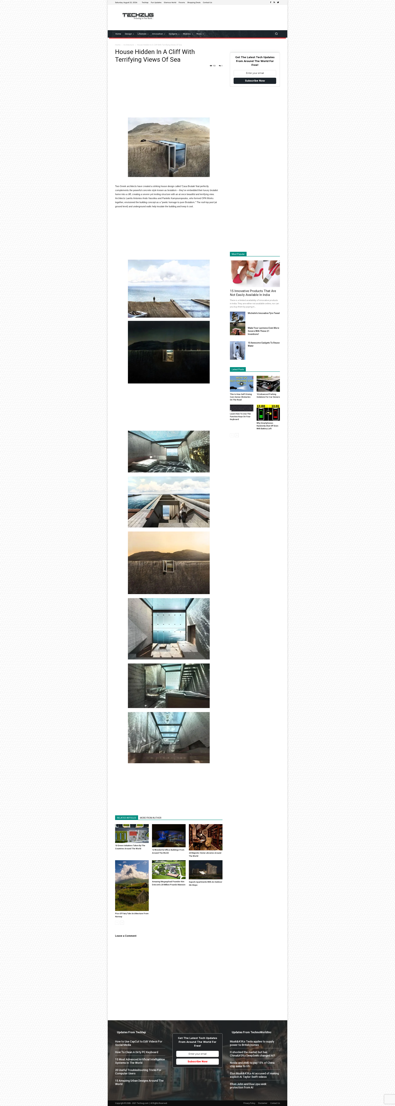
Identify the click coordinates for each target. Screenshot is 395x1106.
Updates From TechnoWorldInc (251, 1032)
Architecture (128, 44)
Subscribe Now (255, 80)
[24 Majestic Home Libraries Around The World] (205, 837)
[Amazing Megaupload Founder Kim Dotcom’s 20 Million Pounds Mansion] (169, 869)
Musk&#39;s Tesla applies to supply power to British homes (252, 1043)
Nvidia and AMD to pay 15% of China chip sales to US (252, 1064)
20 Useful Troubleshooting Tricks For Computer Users (138, 1071)
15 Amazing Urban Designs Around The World (139, 1082)
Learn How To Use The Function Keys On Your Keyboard (240, 416)
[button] (276, 34)
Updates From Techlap (131, 1032)
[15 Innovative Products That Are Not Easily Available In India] (255, 273)
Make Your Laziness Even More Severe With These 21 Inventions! (263, 331)
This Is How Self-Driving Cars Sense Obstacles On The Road (241, 397)
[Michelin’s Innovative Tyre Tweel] (237, 320)
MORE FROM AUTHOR (150, 818)
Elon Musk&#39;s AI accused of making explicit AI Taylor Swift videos (254, 1075)
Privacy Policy (249, 1103)
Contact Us (275, 1103)
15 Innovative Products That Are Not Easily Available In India (253, 293)
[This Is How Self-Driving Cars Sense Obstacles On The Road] (241, 384)
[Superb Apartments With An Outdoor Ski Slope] (205, 869)
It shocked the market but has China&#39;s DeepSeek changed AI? (252, 1053)
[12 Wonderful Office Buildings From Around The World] (169, 835)
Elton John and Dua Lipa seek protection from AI (248, 1085)
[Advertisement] (223, 15)
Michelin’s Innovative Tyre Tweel (264, 313)
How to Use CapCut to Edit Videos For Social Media (138, 1043)
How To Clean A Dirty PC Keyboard (136, 1052)
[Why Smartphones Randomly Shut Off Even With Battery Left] (268, 413)
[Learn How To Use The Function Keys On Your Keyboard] (241, 408)
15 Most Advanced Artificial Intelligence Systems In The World (140, 1061)
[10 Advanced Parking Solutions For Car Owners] (268, 384)
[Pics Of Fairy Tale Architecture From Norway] (132, 885)
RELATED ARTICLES (126, 818)
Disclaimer (262, 1103)
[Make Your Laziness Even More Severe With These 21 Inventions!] (237, 330)
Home (118, 44)
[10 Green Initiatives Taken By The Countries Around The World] (132, 833)
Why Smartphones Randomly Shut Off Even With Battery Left (267, 426)
